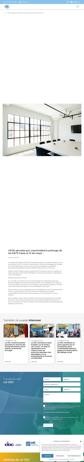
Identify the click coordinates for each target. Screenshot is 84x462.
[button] (81, 441)
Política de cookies (53, 459)
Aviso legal (71, 459)
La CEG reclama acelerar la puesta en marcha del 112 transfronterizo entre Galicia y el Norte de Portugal (15, 346)
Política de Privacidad (49, 407)
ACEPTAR (48, 456)
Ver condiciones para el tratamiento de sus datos (56, 412)
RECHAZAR (60, 456)
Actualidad (10, 326)
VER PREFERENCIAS (74, 456)
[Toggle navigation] (77, 6)
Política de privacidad (63, 459)
